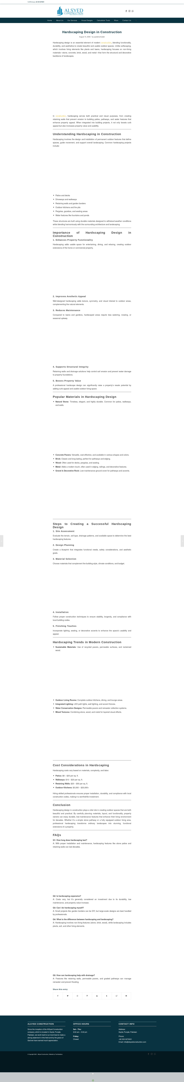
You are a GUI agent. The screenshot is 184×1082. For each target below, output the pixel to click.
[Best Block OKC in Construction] (1, 541)
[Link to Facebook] (126, 11)
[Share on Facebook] (58, 996)
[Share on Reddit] (116, 996)
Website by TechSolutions (56, 1054)
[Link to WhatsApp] (132, 11)
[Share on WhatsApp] (77, 996)
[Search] (136, 20)
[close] (93, 1074)
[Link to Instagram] (129, 11)
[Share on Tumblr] (107, 996)
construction (106, 42)
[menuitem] (49, 20)
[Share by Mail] (126, 996)
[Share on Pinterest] (87, 996)
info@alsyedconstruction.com (135, 1042)
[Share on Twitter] (68, 996)
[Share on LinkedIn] (97, 996)
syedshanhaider (99, 37)
